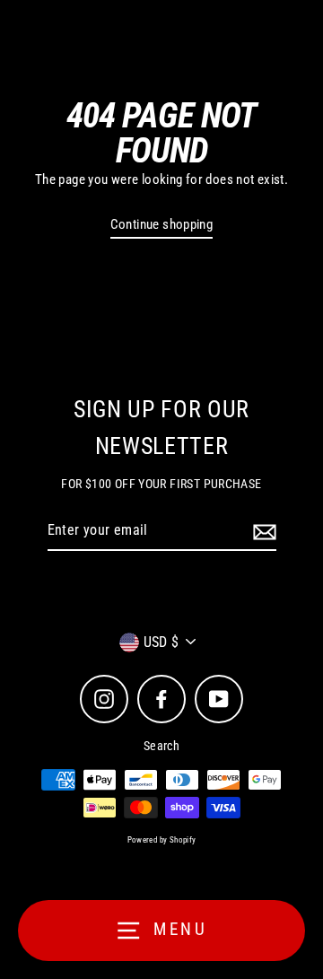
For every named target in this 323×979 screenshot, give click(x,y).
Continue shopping (162, 224)
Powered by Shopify (161, 839)
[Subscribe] (262, 531)
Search (161, 746)
